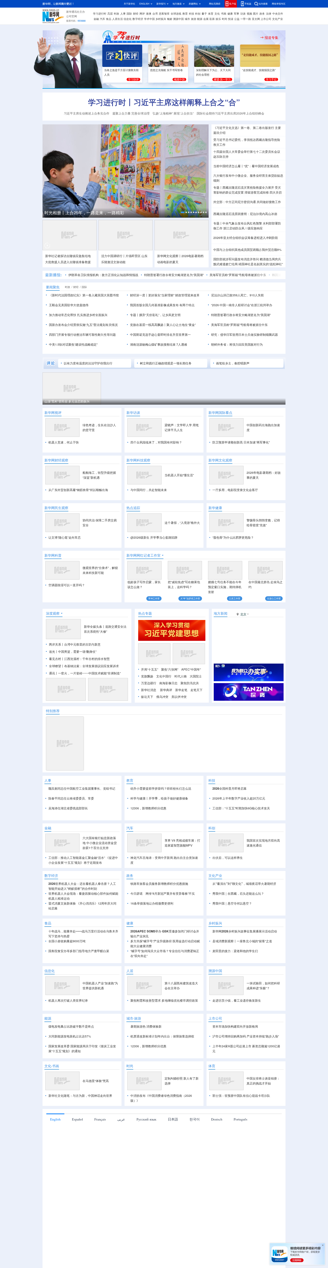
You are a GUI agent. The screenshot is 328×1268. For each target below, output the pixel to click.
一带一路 (245, 19)
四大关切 (276, 192)
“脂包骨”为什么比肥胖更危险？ (233, 537)
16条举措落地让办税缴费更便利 (151, 903)
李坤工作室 (154, 598)
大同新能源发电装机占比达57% (69, 1036)
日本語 (173, 1119)
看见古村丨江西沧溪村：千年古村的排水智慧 (79, 658)
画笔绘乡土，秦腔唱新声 (232, 363)
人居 (129, 970)
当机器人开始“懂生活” (179, 475)
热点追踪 (133, 507)
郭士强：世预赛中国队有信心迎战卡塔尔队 (241, 1095)
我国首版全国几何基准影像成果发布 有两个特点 (162, 305)
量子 (204, 13)
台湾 (155, 13)
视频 (249, 13)
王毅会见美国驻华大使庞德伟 (68, 305)
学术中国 (149, 19)
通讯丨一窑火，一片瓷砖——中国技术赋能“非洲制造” (85, 673)
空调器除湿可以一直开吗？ (66, 585)
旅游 (193, 19)
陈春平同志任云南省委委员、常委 (71, 798)
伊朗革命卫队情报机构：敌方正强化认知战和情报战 (103, 274)
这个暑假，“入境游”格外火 (182, 522)
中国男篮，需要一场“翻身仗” (77, 651)
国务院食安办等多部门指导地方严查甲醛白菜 (78, 951)
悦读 (230, 19)
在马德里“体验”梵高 (96, 1080)
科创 (197, 13)
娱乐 (218, 19)
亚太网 (256, 19)
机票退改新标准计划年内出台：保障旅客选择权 (162, 1036)
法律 (268, 13)
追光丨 (53, 651)
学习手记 (271, 79)
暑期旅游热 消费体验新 (146, 1026)
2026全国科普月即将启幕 (229, 788)
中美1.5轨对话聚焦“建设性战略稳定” (73, 344)
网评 (142, 13)
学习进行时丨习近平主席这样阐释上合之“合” (164, 102)
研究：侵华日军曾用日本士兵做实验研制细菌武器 (244, 334)
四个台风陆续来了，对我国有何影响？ (156, 442)
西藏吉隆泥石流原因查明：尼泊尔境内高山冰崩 (245, 213)
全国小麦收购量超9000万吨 (67, 941)
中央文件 (277, 13)
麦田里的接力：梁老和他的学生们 (235, 951)
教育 (185, 13)
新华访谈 (133, 412)
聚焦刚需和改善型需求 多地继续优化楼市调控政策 (164, 1000)
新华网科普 (53, 555)
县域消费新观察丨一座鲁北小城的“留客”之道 (242, 941)
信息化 (128, 19)
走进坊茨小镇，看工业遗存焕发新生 (236, 1000)
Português (240, 1119)
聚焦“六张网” (169, 669)
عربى (121, 1119)
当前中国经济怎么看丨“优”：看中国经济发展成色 (246, 166)
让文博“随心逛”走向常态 (64, 537)
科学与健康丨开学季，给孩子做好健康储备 (159, 798)
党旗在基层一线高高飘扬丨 (148, 324)
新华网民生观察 (56, 507)
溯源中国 (178, 19)
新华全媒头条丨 (94, 626)
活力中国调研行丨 (113, 255)
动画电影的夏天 (167, 262)
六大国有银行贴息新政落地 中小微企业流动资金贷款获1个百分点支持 (100, 842)
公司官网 (71, 16)
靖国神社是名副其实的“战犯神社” (260, 264)
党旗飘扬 (147, 676)
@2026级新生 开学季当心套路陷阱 (153, 537)
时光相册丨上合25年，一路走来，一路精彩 (84, 213)
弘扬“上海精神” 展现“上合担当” (173, 113)
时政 (116, 13)
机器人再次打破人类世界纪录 (68, 1000)
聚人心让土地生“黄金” (181, 324)
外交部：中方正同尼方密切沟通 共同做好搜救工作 (247, 201)
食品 (108, 19)
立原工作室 (234, 598)
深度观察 (53, 613)
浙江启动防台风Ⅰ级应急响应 (243, 228)
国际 (129, 13)
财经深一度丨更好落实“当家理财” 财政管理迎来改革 (164, 295)
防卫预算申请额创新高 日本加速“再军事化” (241, 442)
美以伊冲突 (179, 696)
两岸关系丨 (56, 644)
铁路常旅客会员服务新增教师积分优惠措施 (159, 883)
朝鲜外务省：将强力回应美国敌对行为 (237, 344)
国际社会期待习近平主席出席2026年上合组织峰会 (230, 113)
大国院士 (196, 676)
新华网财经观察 (56, 460)
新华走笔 (181, 689)
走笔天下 (196, 689)
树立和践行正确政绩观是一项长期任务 (166, 363)
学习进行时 (99, 13)
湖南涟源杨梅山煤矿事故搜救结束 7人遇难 (158, 344)
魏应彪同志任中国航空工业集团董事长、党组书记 (81, 788)
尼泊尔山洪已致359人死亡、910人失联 (237, 295)
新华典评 (166, 689)
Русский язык (146, 1119)
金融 (96, 19)
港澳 (148, 13)
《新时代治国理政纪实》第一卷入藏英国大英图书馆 (84, 295)
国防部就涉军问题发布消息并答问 (236, 259)
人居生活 (117, 19)
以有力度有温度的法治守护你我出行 (88, 363)
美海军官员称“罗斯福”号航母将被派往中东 (238, 274)
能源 (199, 19)
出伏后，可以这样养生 (227, 857)
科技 (191, 13)
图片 (255, 13)
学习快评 (133, 79)
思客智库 (164, 13)
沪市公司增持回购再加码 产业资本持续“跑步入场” (245, 1036)
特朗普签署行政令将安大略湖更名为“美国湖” (174, 274)
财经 (135, 13)
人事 (123, 13)
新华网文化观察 (220, 460)
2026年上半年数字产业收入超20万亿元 (238, 798)
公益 (237, 19)
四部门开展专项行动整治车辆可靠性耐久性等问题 (82, 334)
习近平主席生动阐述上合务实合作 (86, 113)
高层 (110, 13)
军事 (236, 13)
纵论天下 (147, 696)
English (55, 1119)
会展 (206, 19)
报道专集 (271, 37)
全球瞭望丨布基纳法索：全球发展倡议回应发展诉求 (84, 666)
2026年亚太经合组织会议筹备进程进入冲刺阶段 (245, 237)
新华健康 (215, 507)
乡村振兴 (160, 19)
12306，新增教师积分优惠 (148, 808)
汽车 (102, 19)
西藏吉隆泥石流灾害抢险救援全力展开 (248, 187)
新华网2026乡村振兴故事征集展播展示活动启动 (244, 931)
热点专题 (145, 613)
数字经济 (137, 19)
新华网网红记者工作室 (143, 555)
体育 (210, 13)
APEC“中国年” (191, 669)
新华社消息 (148, 689)
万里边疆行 (148, 683)
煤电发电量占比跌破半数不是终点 (71, 1026)
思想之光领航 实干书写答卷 (166, 70)
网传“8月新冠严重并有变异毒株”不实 (170, 893)
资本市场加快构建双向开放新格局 (235, 1026)
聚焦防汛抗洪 (190, 683)
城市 (187, 19)
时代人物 (180, 676)
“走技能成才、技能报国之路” (259, 70)
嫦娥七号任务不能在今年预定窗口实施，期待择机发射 (224, 587)
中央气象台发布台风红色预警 (242, 223)
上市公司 (266, 19)
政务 (262, 13)
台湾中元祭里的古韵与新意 (82, 644)
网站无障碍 (214, 3)
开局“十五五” (149, 669)
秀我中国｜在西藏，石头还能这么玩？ (238, 893)
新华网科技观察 (138, 460)
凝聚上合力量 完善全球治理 (131, 113)
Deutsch (216, 1119)
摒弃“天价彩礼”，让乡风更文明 (160, 314)
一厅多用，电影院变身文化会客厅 (235, 489)
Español (77, 1119)
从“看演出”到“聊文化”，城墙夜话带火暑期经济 (244, 883)
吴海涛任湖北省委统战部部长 (68, 808)
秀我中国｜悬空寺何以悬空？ (232, 903)
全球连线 (176, 13)
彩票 (212, 19)
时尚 (224, 19)
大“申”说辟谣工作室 (190, 598)
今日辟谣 (136, 893)
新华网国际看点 (220, 412)
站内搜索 (263, 3)
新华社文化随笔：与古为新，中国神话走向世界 (80, 1095)
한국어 (194, 1119)
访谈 (243, 13)
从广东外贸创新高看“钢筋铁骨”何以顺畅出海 (78, 489)
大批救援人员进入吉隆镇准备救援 (68, 262)
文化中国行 (163, 676)
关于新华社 (129, 3)
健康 (230, 13)
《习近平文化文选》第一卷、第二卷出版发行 (243, 127)
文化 (217, 13)
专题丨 (217, 187)
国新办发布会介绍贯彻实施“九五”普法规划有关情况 (83, 324)
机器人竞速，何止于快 (63, 442)
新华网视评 (53, 412)
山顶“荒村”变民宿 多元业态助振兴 (67, 401)
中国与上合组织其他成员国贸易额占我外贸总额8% (247, 249)
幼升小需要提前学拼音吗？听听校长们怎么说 (160, 788)
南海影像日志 (168, 683)
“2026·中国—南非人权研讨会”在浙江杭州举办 (241, 305)
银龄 (169, 19)
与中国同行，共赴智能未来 (148, 489)
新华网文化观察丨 (169, 255)
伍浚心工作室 (274, 598)
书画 (223, 13)
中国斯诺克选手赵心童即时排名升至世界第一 (160, 334)
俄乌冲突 (162, 696)
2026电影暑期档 (192, 255)
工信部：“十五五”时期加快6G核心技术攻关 (241, 808)
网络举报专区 (278, 3)
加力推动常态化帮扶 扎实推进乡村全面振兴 (78, 314)
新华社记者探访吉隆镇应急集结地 (68, 255)
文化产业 (277, 19)
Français (100, 1119)
